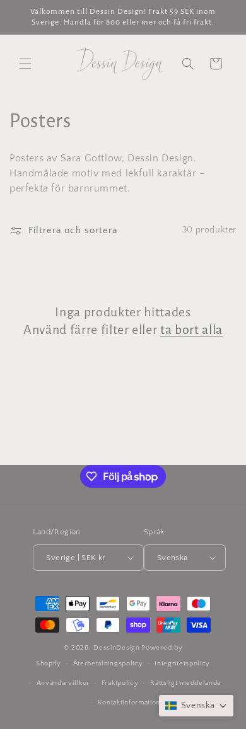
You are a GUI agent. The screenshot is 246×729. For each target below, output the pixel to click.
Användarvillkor (63, 683)
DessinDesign (116, 648)
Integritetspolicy (182, 663)
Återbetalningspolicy (108, 663)
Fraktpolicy (120, 683)
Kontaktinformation (129, 702)
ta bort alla (191, 329)
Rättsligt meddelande (185, 683)
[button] (25, 63)
